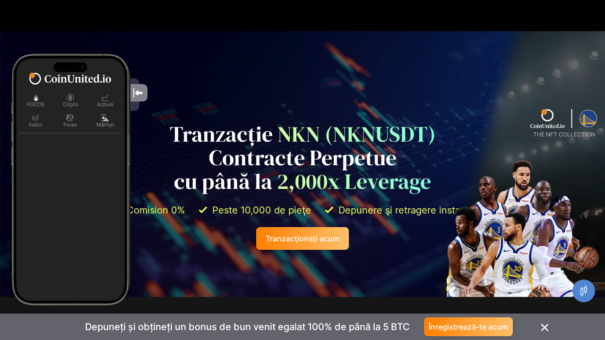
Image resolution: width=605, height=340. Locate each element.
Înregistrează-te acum (468, 327)
